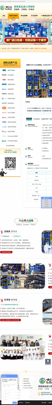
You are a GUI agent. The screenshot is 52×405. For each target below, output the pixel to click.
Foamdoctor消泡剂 (13, 136)
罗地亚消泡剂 (11, 98)
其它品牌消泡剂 (10, 145)
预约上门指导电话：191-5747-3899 (10, 320)
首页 (8, 48)
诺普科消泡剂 (11, 108)
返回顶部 (48, 363)
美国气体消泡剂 (12, 126)
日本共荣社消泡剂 (12, 141)
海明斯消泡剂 (11, 84)
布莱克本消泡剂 (12, 122)
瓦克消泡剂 (11, 75)
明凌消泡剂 (11, 103)
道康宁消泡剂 (25, 48)
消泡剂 (31, 48)
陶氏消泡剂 (11, 79)
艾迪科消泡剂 (11, 117)
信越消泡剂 (11, 89)
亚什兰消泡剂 (11, 112)
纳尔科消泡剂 (11, 131)
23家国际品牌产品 (15, 48)
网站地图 (44, 402)
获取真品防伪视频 (6, 252)
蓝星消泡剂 (11, 94)
